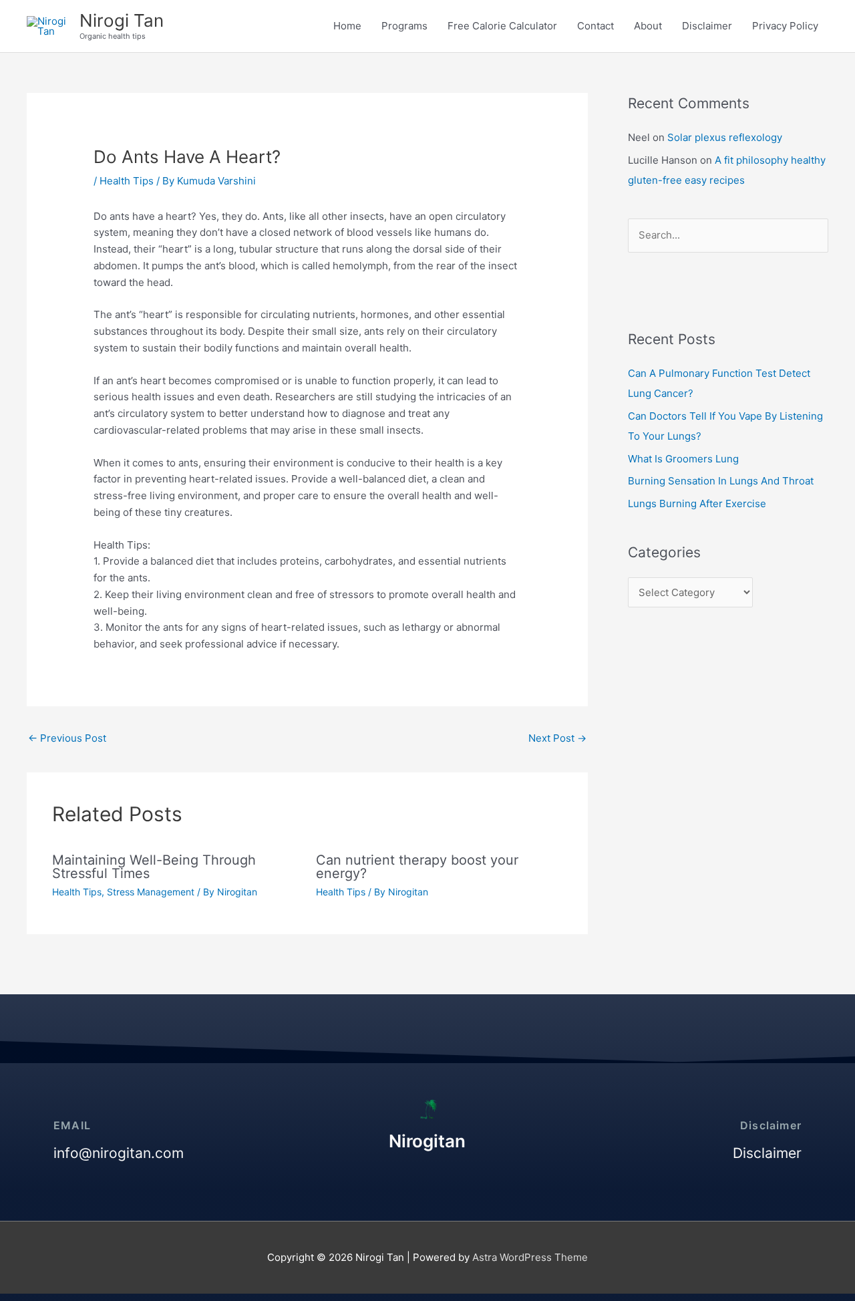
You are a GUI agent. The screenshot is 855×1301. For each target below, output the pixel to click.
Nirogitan (427, 1141)
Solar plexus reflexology (724, 137)
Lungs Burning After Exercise (697, 503)
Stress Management (150, 891)
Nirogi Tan (121, 20)
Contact (595, 25)
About (648, 25)
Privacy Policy (785, 25)
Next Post (557, 738)
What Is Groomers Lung (683, 458)
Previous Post (67, 738)
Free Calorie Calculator (502, 25)
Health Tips (127, 180)
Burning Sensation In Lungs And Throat (721, 480)
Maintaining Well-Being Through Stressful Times (154, 866)
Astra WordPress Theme (530, 1257)
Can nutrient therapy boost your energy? (417, 866)
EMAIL (72, 1125)
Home (347, 25)
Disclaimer (707, 25)
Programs (404, 25)
